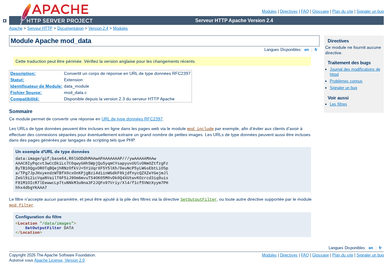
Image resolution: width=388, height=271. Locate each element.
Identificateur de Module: (36, 86)
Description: (23, 73)
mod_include (200, 128)
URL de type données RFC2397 (132, 118)
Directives (289, 11)
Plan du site (342, 11)
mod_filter (21, 205)
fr (316, 49)
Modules (269, 11)
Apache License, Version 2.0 (59, 260)
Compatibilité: (24, 98)
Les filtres (338, 104)
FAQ (305, 11)
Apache (15, 28)
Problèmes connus (346, 81)
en (306, 49)
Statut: (17, 79)
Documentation (70, 28)
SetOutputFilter (198, 199)
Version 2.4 (98, 28)
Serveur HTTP (39, 28)
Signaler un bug (370, 11)
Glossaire (320, 11)
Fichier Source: (26, 92)
